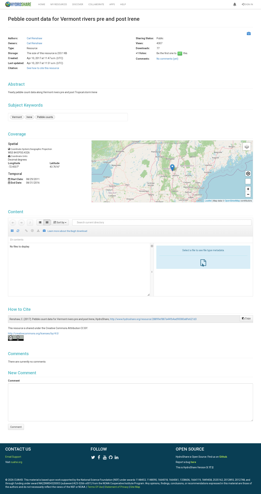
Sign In (248, 4)
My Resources (58, 4)
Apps (112, 4)
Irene (29, 117)
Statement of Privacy (117, 486)
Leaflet (208, 200)
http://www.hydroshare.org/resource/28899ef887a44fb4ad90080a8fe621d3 (153, 319)
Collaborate (96, 4)
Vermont (17, 117)
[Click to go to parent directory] (30, 223)
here (193, 462)
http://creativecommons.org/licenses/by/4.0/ (33, 333)
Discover (77, 4)
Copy (247, 318)
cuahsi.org (16, 462)
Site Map (135, 486)
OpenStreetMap (232, 200)
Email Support (13, 456)
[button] (234, 4)
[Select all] (12, 231)
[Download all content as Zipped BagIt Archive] (44, 231)
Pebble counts (45, 117)
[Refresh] (17, 231)
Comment (14, 380)
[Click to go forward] (21, 222)
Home (41, 4)
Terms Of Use (95, 486)
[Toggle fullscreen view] (248, 181)
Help (123, 4)
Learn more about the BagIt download (67, 231)
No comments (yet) (167, 58)
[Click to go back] (13, 222)
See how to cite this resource (43, 68)
